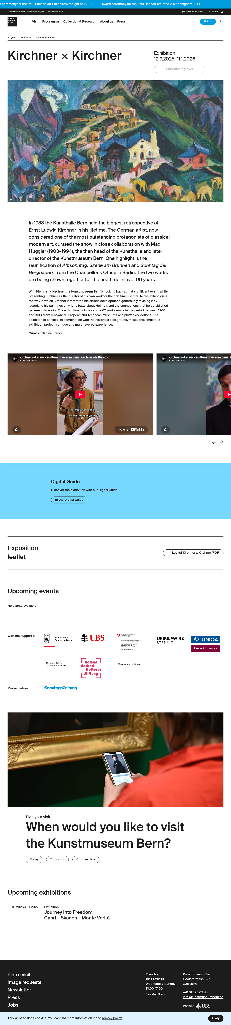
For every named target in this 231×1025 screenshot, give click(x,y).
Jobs (13, 1005)
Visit (35, 21)
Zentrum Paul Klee (54, 12)
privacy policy (112, 1018)
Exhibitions (25, 38)
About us (106, 21)
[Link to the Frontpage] (12, 21)
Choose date (85, 859)
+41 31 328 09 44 (195, 992)
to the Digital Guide (69, 500)
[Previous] (214, 442)
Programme (51, 21)
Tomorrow (57, 859)
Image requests (24, 982)
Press (121, 21)
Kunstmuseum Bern (16, 12)
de (209, 12)
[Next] (221, 442)
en (216, 12)
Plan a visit (19, 975)
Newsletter (19, 990)
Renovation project (35, 12)
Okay (216, 1018)
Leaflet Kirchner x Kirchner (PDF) (196, 552)
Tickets (208, 21)
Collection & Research (79, 21)
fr (213, 12)
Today (34, 859)
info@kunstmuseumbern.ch (203, 997)
